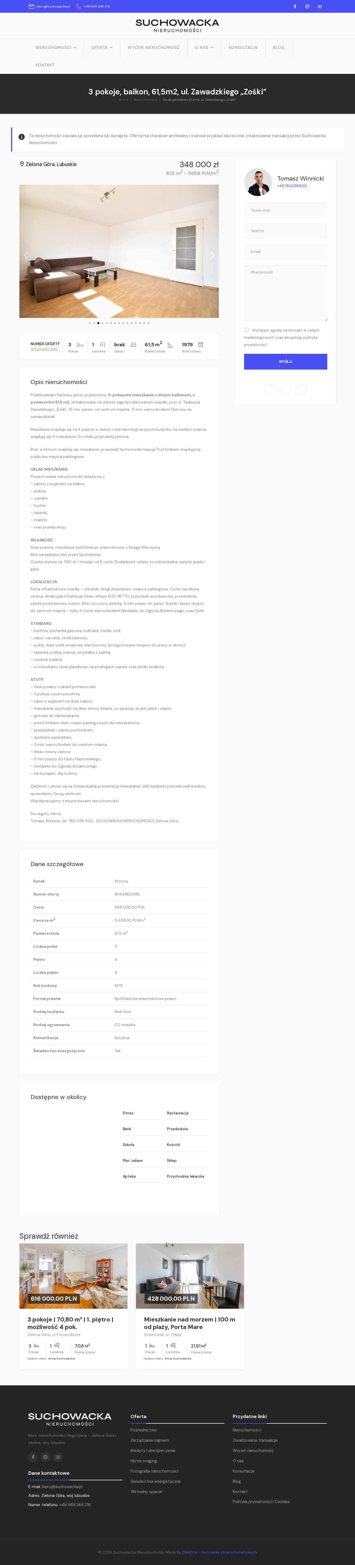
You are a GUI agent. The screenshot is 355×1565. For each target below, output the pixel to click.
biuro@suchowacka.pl (62, 1486)
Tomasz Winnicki (300, 178)
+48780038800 (292, 185)
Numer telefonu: (59, 1505)
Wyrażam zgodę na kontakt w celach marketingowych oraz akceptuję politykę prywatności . (282, 337)
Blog (279, 47)
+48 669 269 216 (75, 1505)
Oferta (100, 47)
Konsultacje (243, 47)
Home (123, 99)
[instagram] (285, 389)
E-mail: (34, 1486)
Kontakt (45, 64)
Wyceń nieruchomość (154, 47)
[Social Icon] (295, 6)
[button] (90, 323)
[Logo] (177, 25)
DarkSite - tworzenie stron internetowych (219, 1552)
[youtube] (301, 389)
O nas (202, 47)
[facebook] (270, 389)
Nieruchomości (54, 47)
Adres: (34, 1495)
